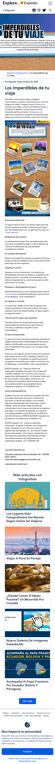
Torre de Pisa (11, 294)
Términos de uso (43, 713)
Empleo (6, 713)
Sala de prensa (28, 713)
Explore (10, 73)
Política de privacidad (13, 716)
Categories (9, 10)
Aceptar (27, 751)
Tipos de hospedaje (33, 716)
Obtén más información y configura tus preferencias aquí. (27, 759)
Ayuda (46, 716)
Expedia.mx (37, 112)
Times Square (11, 232)
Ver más (27, 701)
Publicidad (15, 713)
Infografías (22, 73)
